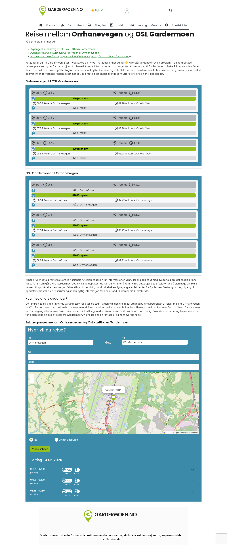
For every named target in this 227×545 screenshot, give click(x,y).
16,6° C (99, 10)
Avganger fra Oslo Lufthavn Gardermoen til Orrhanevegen (64, 52)
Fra (30, 338)
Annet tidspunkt (68, 439)
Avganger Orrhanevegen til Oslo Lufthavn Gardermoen (63, 49)
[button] (170, 10)
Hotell (120, 25)
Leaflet (168, 432)
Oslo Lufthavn (76, 25)
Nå (35, 439)
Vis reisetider (40, 449)
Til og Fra (100, 25)
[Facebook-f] (127, 11)
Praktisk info (179, 25)
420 (69, 469)
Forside (50, 25)
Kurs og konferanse (149, 25)
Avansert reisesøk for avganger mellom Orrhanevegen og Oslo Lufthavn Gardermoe (79, 56)
